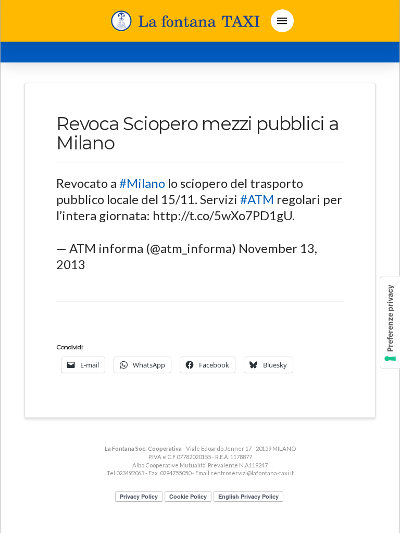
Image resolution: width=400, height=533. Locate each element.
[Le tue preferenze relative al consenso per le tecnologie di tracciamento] (390, 322)
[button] (282, 20)
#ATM (257, 199)
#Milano (142, 183)
